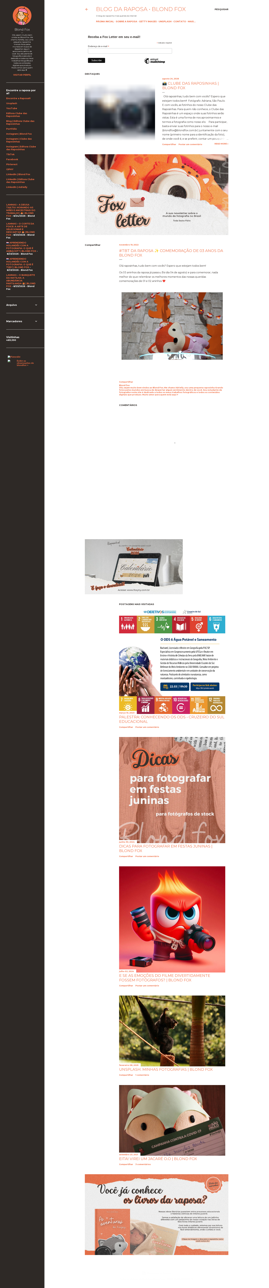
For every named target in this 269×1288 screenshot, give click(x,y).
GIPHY (9, 169)
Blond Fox (22, 29)
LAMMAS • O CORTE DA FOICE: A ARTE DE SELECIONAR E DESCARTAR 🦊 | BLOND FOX (20, 229)
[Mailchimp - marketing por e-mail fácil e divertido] (154, 63)
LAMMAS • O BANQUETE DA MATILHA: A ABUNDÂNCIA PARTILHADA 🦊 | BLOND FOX (20, 281)
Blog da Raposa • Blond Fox (141, 9)
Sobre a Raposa (126, 21)
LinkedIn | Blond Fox (18, 174)
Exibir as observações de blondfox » (25, 363)
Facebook (12, 159)
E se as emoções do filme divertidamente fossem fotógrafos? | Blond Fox (164, 977)
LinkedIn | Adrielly (16, 187)
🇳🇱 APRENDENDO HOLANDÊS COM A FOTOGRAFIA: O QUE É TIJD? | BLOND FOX (19, 263)
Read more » (221, 144)
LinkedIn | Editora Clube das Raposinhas (20, 181)
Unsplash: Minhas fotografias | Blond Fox (166, 1069)
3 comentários (143, 1164)
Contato (179, 21)
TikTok (10, 154)
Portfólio (11, 128)
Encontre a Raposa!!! (18, 98)
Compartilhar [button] (169, 144)
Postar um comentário (190, 144)
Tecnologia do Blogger (159, 1273)
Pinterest (11, 164)
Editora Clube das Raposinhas (16, 115)
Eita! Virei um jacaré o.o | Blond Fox (158, 1158)
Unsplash (165, 21)
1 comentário (142, 1075)
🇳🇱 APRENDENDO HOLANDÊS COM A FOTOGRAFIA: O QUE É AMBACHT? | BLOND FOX (21, 246)
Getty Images (148, 21)
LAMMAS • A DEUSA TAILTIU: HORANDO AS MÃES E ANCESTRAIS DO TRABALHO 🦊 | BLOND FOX (20, 210)
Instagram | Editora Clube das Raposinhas (21, 148)
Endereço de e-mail (98, 46)
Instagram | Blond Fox (19, 133)
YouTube (11, 108)
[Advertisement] (111, 509)
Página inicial (105, 21)
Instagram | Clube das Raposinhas (19, 140)
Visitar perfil (22, 74)
